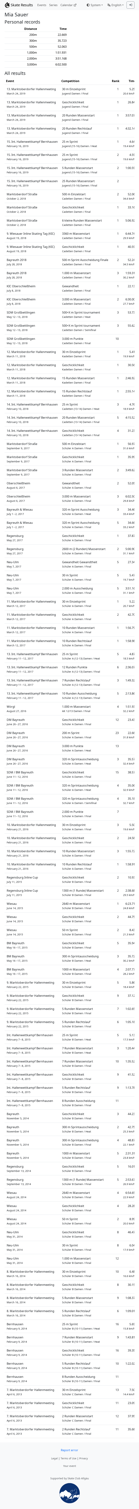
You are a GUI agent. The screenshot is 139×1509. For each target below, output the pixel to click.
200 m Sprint (76, 735)
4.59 (129, 157)
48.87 (129, 1142)
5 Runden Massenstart (79, 170)
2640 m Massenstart (76, 906)
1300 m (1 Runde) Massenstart (83, 893)
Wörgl (16, 709)
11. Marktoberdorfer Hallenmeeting (31, 604)
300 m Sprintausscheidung (80, 958)
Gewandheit (76, 288)
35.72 (129, 958)
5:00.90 (129, 551)
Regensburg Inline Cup (22, 879)
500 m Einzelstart (76, 196)
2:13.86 (130, 693)
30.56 (131, 365)
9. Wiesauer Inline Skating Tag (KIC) (31, 236)
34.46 (129, 512)
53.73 (131, 312)
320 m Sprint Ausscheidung (81, 512)
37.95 (131, 1416)
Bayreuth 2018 (16, 262)
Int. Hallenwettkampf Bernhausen (30, 1037)
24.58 (131, 838)
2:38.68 (129, 893)
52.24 (129, 262)
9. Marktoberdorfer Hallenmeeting (30, 985)
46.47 (131, 1232)
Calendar (66, 5)
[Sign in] (130, 5)
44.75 (131, 917)
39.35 (131, 1350)
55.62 (131, 326)
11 (117, 1101)
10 (117, 339)
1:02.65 (130, 1009)
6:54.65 (129, 1195)
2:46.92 (130, 378)
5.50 (129, 827)
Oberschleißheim (18, 485)
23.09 (131, 1403)
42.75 (129, 1129)
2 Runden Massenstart (77, 1418)
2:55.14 (130, 391)
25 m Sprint (79, 144)
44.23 (131, 1114)
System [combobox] (96, 5)
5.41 (129, 354)
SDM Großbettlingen (21, 314)
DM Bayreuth (17, 722)
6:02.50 (129, 498)
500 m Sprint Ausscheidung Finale (85, 262)
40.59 (131, 247)
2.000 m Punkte (76, 814)
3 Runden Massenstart (77, 472)
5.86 (129, 985)
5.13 (129, 1037)
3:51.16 (129, 590)
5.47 (129, 577)
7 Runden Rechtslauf (81, 682)
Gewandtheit (76, 485)
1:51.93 (129, 709)
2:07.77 (129, 971)
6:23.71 (129, 906)
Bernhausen (17, 1326)
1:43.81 (130, 1337)
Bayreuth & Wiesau (20, 512)
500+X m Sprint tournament (81, 314)
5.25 (129, 91)
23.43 (131, 720)
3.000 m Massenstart (76, 301)
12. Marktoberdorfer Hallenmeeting (31, 354)
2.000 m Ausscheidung (77, 590)
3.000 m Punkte (76, 341)
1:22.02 (130, 1364)
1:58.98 (130, 641)
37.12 (131, 996)
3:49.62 (130, 470)
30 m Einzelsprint (75, 91)
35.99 (131, 457)
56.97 (129, 446)
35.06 (129, 787)
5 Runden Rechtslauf (76, 1024)
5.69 (129, 1326)
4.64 (129, 144)
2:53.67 (129, 1182)
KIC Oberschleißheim (21, 288)
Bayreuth (18, 1116)
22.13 (131, 286)
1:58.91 (130, 864)
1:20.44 (130, 1048)
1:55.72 (130, 851)
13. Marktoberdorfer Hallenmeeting (31, 91)
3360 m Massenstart (76, 236)
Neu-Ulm (14, 564)
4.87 (129, 656)
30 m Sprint (76, 577)
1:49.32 (130, 680)
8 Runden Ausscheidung (78, 1103)
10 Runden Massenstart (78, 630)
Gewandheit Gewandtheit (79, 564)
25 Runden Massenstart (79, 183)
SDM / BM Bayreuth (20, 774)
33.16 (131, 207)
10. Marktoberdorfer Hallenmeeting (31, 827)
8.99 (129, 1221)
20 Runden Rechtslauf (77, 131)
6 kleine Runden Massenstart (82, 223)
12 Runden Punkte (81, 669)
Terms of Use (68, 1458)
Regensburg (15, 538)
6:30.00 (129, 301)
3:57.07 (130, 115)
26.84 (131, 102)
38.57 (131, 772)
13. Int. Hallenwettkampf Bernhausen (32, 656)
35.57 (129, 761)
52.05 (131, 483)
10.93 (131, 877)
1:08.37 (130, 1298)
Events (41, 5)
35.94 (131, 943)
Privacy (83, 1458)
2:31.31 (129, 1155)
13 (117, 746)
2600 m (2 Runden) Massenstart (84, 551)
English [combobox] (116, 5)
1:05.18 (130, 1022)
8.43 (129, 932)
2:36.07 (130, 667)
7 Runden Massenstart (77, 1050)
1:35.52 (130, 1061)
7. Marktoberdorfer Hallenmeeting (30, 1392)
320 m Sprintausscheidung (80, 761)
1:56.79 (130, 628)
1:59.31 (129, 275)
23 (117, 733)
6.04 (129, 1247)
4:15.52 (130, 418)
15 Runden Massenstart (78, 380)
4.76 (129, 406)
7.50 (129, 1392)
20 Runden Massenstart (78, 117)
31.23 (131, 431)
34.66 (129, 525)
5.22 (129, 604)
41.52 (131, 1074)
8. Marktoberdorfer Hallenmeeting (30, 1274)
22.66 (129, 735)
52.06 (129, 196)
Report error (69, 1450)
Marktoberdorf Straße (22, 196)
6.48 (129, 1274)
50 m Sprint (76, 932)
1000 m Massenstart (76, 971)
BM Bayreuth (17, 945)
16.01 (131, 1166)
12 (117, 720)
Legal (54, 1458)
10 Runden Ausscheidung (81, 696)
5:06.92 (130, 220)
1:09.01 (130, 1311)
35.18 (129, 801)
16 (117, 1324)
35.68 (131, 1429)
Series (53, 5)
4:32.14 (130, 128)
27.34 (131, 562)
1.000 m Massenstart (76, 275)
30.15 (131, 1285)
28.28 (131, 1206)
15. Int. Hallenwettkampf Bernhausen (32, 144)
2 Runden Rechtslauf (76, 1431)
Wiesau (15, 906)
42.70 (131, 615)
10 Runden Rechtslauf (77, 643)
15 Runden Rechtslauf (77, 393)
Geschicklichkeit (75, 104)
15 (117, 772)
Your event (69, 1466)
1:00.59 (130, 168)
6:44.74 (129, 236)
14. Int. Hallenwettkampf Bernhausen (32, 406)
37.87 (131, 536)
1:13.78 (130, 1088)
